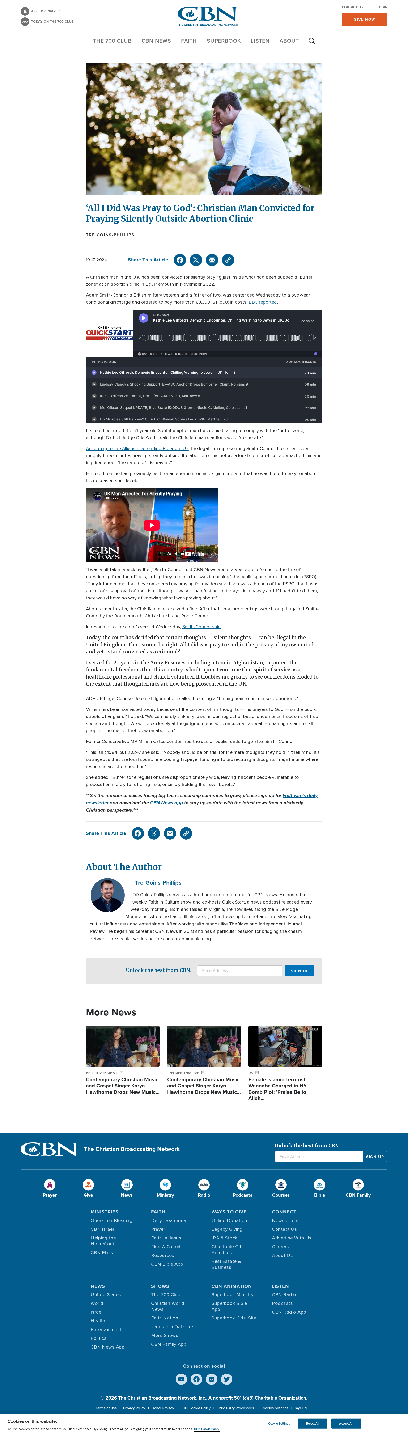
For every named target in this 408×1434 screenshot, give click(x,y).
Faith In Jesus (166, 1238)
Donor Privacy (163, 1408)
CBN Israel (102, 1229)
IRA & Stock (225, 1238)
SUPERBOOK (224, 41)
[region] (204, 1424)
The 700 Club (112, 41)
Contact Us (352, 7)
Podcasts (282, 1303)
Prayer (158, 1229)
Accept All (346, 1423)
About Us (282, 1255)
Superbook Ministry (233, 1295)
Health (98, 1321)
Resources (162, 1255)
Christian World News (167, 1306)
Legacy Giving (227, 1229)
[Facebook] (180, 260)
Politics (98, 1338)
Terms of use (106, 1408)
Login (382, 7)
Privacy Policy (134, 1408)
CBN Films (102, 1253)
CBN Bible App (167, 1264)
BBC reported (263, 302)
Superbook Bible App (229, 1306)
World (97, 1303)
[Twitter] (196, 260)
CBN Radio (284, 1295)
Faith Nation (164, 1318)
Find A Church (166, 1247)
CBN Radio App (289, 1312)
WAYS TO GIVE (229, 1211)
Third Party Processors (235, 1408)
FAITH (189, 41)
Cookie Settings (279, 1423)
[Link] (228, 260)
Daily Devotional (169, 1220)
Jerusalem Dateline (172, 1327)
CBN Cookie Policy (195, 1408)
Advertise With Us (292, 1238)
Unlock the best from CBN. (158, 970)
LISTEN (260, 41)
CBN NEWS (156, 41)
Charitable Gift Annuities (227, 1250)
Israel (96, 1312)
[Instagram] (211, 1379)
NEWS (98, 1286)
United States (106, 1295)
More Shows (164, 1335)
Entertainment (106, 1329)
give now (364, 19)
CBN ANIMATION (232, 1286)
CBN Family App (168, 1344)
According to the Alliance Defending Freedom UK (137, 448)
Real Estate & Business (226, 1264)
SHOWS (160, 1286)
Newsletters (285, 1220)
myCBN (301, 1408)
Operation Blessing (111, 1220)
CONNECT (284, 1211)
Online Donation (229, 1220)
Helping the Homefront (103, 1241)
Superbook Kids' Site (234, 1318)
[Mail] (212, 260)
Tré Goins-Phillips (110, 235)
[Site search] (312, 43)
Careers (280, 1247)
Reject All (312, 1423)
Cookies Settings (274, 1408)
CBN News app (166, 802)
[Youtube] (181, 1379)
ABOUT (289, 41)
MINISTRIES (105, 1211)
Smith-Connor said (201, 627)
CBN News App (107, 1347)
